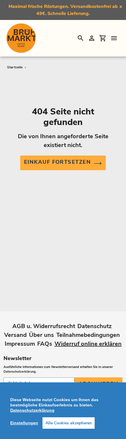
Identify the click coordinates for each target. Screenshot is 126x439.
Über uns (41, 335)
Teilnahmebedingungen (88, 335)
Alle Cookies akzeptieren (68, 423)
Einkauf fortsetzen (57, 162)
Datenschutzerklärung (20, 371)
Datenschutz (94, 326)
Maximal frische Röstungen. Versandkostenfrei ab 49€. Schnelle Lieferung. (63, 10)
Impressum (20, 344)
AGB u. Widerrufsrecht (43, 326)
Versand (15, 335)
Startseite (15, 67)
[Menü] (114, 38)
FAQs (44, 344)
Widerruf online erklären (88, 344)
